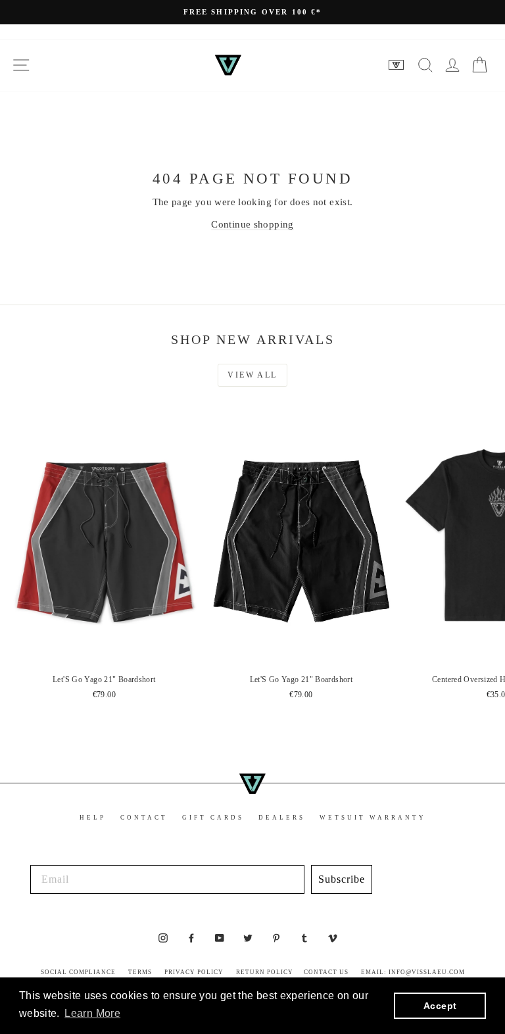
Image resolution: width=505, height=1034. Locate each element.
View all (252, 375)
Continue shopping (252, 224)
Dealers (281, 817)
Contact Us (326, 972)
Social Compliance (78, 972)
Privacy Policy (194, 972)
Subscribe (341, 879)
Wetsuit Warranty (373, 817)
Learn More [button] (92, 1013)
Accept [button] (439, 1005)
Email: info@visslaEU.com (413, 972)
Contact (144, 817)
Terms (140, 972)
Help (93, 817)
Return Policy (264, 972)
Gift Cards (213, 817)
